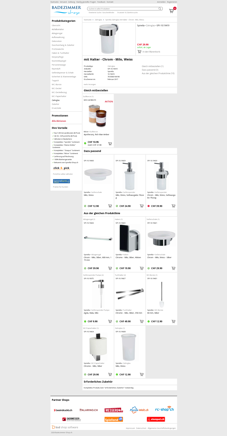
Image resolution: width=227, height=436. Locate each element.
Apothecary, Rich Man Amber (96, 134)
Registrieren (172, 2)
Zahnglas (56, 100)
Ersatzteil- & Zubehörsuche (127, 12)
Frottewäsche (58, 49)
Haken (125, 254)
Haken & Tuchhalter (60, 53)
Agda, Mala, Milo (91, 312)
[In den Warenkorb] (110, 143)
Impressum (130, 428)
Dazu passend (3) (150, 69)
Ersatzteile (56, 108)
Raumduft (56, 68)
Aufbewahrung (58, 37)
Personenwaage (59, 64)
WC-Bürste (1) (152, 275)
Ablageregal (57, 33)
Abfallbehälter (58, 29)
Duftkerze (94, 131)
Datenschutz (141, 428)
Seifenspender (129, 192)
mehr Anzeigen (90, 84)
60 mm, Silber (153, 312)
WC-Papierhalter (59, 96)
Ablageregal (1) (89, 219)
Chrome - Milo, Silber (93, 366)
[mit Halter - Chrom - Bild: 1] (109, 38)
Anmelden (161, 2)
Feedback (101, 2)
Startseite (54, 2)
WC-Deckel (56, 88)
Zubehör (55, 104)
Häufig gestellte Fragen (86, 2)
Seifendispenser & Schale (63, 72)
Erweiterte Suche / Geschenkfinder (101, 12)
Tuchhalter (127, 310)
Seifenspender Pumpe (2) (93, 275)
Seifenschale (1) (153, 219)
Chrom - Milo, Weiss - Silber (159, 257)
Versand (63, 2)
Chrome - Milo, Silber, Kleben (128, 257)
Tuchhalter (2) (120, 275)
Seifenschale (96, 192)
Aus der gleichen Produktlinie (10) (158, 73)
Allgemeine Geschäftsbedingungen (162, 428)
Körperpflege (58, 57)
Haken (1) (118, 219)
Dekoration (57, 41)
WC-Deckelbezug (59, 92)
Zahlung (71, 2)
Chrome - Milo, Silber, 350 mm (129, 312)
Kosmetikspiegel (59, 60)
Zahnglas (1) (120, 328)
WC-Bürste (56, 84)
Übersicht (56, 25)
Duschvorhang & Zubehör (63, 45)
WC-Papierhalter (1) (91, 328)
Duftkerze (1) (88, 96)
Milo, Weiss (89, 195)
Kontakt (110, 2)
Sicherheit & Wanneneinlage (64, 76)
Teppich (55, 80)
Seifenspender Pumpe (100, 310)
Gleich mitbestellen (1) (153, 66)
